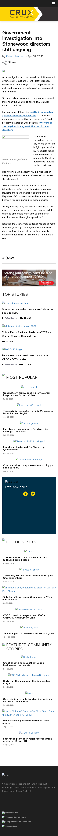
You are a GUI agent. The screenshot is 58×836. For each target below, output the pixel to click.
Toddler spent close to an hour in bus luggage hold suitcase (25, 558)
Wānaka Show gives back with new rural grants (25, 721)
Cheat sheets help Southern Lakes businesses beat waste (23, 664)
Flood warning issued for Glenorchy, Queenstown (24, 448)
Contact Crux (11, 826)
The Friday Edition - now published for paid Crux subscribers (28, 576)
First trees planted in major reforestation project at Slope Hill (27, 740)
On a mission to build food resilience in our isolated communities (28, 700)
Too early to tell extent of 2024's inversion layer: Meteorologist (28, 412)
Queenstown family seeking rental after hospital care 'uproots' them (26, 394)
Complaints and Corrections (18, 822)
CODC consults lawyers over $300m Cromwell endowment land (24, 616)
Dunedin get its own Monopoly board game (29, 633)
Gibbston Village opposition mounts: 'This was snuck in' (27, 598)
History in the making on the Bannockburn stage (27, 682)
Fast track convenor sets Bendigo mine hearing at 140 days (26, 430)
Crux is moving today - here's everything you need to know (28, 466)
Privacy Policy (11, 813)
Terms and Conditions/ (15, 817)
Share (11, 62)
